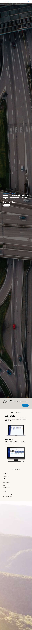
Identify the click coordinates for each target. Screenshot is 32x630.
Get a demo (7, 205)
